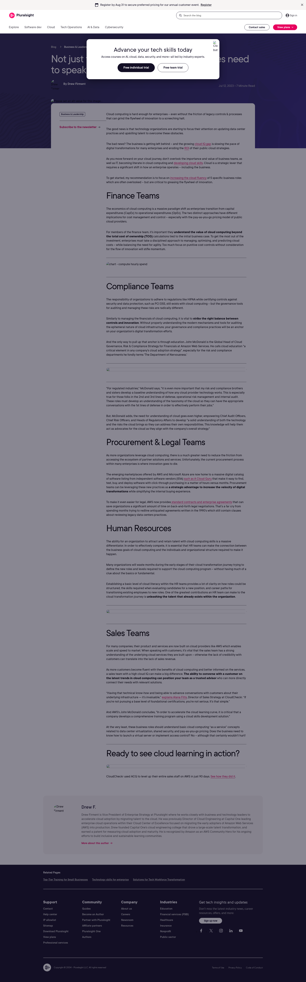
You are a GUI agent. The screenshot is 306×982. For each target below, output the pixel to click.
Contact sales (257, 27)
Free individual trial (136, 67)
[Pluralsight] (21, 15)
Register (206, 5)
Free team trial (173, 67)
